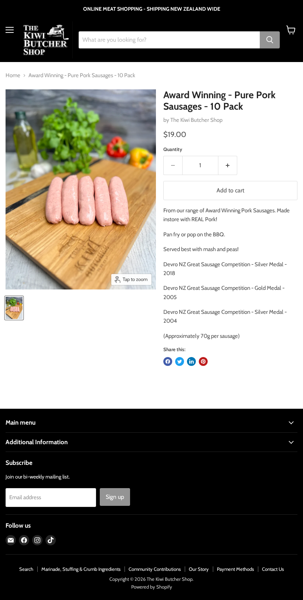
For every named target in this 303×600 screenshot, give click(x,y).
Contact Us (273, 569)
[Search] (270, 39)
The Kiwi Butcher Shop (196, 120)
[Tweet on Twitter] (179, 361)
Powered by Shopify (151, 587)
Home (13, 75)
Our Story (199, 569)
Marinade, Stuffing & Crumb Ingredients (80, 569)
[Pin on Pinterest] (203, 361)
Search (26, 569)
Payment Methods (235, 569)
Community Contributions (155, 569)
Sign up (115, 496)
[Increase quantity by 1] (227, 165)
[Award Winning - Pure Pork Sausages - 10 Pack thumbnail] (14, 308)
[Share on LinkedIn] (191, 361)
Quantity (172, 149)
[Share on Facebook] (167, 361)
